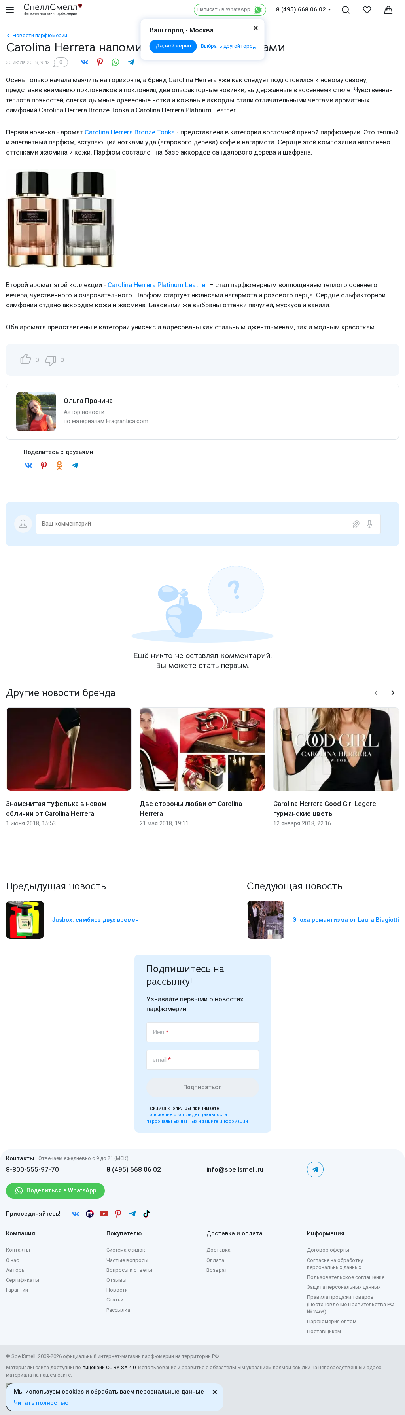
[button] (376, 693)
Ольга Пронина (88, 401)
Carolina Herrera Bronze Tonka (130, 132)
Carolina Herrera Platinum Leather (158, 285)
